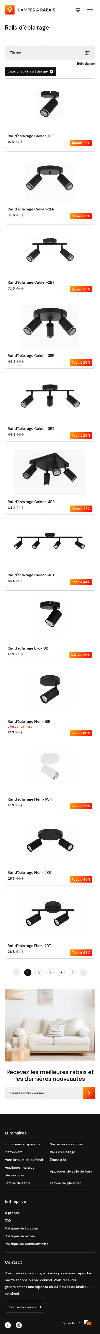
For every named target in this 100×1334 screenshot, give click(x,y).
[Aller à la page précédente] (16, 972)
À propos (12, 1213)
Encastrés (58, 1159)
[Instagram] (19, 1325)
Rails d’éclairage (62, 1152)
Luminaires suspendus (22, 1144)
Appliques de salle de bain (71, 1171)
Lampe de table (17, 1183)
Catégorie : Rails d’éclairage (28, 71)
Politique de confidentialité (27, 1244)
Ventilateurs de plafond (24, 1159)
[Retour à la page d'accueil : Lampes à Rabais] (30, 13)
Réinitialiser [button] (86, 63)
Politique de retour (20, 1236)
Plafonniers (13, 1152)
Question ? (72, 1323)
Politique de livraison (21, 1228)
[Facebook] (8, 1325)
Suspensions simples (66, 1144)
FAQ (8, 1220)
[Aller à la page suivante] (83, 972)
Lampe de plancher (65, 1183)
